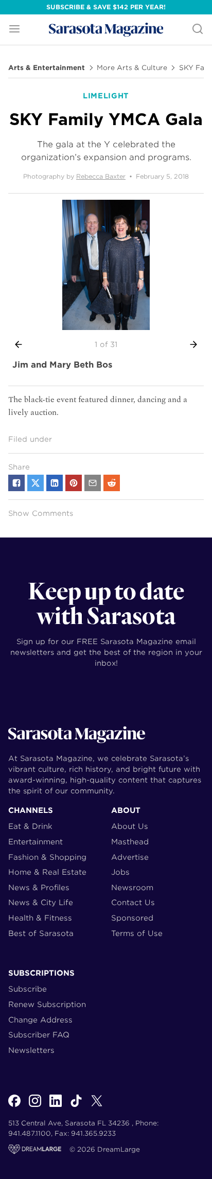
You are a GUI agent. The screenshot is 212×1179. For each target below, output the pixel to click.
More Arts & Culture (132, 68)
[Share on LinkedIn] (54, 483)
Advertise (130, 857)
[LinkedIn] (55, 1106)
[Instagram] (35, 1106)
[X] (97, 1106)
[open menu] (14, 29)
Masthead (130, 841)
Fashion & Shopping (47, 857)
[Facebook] (14, 1106)
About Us (129, 826)
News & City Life (40, 902)
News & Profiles (38, 887)
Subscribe (27, 988)
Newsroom (132, 887)
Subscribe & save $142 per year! (106, 7)
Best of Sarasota (41, 933)
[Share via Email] (92, 483)
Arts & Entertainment (46, 68)
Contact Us (133, 902)
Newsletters (31, 1050)
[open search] (197, 29)
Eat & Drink (30, 826)
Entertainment (35, 841)
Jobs (120, 872)
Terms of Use (137, 933)
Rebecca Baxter (101, 176)
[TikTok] (76, 1106)
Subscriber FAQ (38, 1034)
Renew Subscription (47, 1004)
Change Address (40, 1019)
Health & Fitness (40, 917)
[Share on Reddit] (111, 483)
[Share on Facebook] (16, 483)
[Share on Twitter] (35, 483)
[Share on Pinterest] (73, 483)
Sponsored (132, 917)
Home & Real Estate (47, 872)
